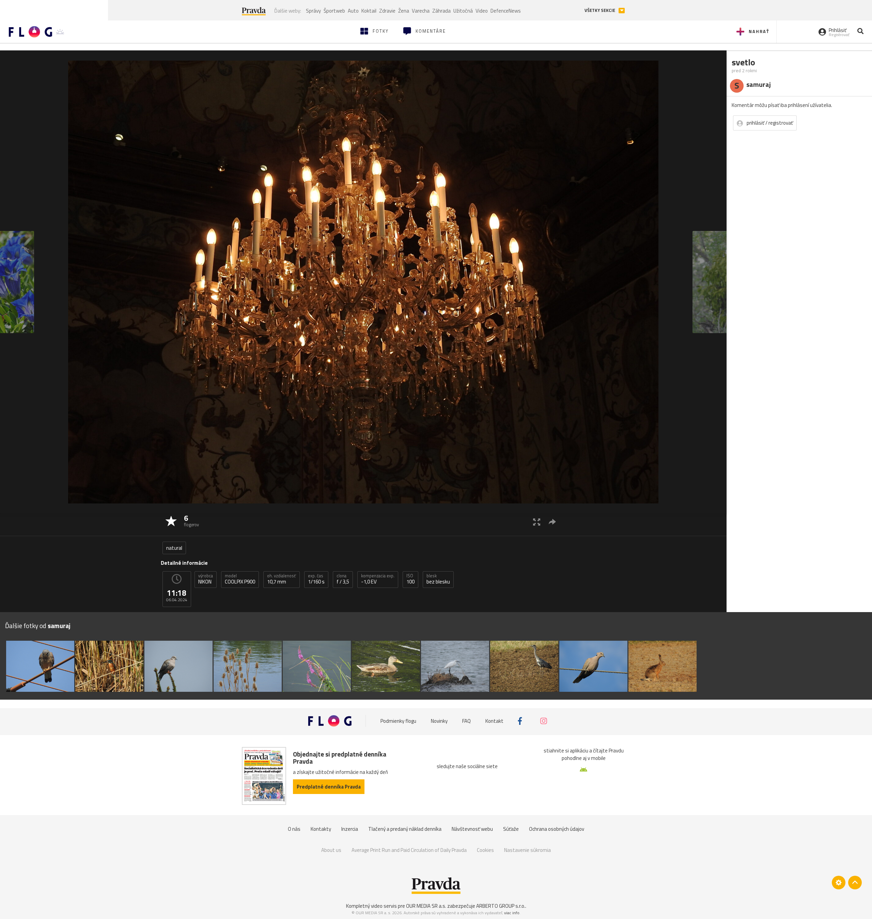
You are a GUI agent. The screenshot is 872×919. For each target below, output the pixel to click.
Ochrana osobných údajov (556, 828)
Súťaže (511, 828)
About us (331, 850)
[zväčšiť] (536, 521)
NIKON (205, 579)
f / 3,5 (343, 579)
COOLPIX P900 (240, 579)
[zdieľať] (552, 521)
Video (482, 11)
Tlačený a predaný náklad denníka (404, 828)
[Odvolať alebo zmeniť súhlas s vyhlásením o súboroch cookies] (838, 882)
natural (174, 548)
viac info (511, 912)
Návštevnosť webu (472, 828)
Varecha (421, 11)
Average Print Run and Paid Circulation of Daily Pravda (409, 850)
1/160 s (316, 579)
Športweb (334, 11)
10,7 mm (281, 579)
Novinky (439, 721)
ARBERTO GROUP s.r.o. (500, 906)
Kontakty (321, 828)
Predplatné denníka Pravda (329, 787)
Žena (403, 11)
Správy (313, 11)
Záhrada (441, 11)
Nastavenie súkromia (527, 850)
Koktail (368, 11)
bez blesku (438, 579)
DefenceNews (505, 11)
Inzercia (349, 828)
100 (410, 579)
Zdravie (387, 11)
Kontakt (494, 721)
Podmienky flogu (398, 721)
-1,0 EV (377, 579)
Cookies (485, 850)
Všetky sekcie (600, 10)
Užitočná (463, 11)
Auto (353, 11)
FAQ (466, 721)
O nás (294, 828)
